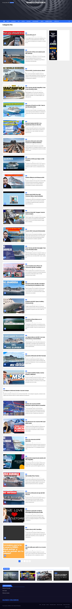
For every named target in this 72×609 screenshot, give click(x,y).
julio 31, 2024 (28, 215)
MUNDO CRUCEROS (35, 2)
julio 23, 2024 (28, 322)
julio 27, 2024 (28, 269)
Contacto (56, 21)
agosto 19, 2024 (29, 72)
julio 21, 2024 (28, 340)
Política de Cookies (59, 604)
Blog (42, 21)
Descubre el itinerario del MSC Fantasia (35, 355)
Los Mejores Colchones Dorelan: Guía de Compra (16, 390)
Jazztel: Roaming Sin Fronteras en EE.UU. (10, 575)
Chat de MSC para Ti (30, 35)
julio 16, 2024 (28, 461)
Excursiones (35, 21)
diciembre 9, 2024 (42, 577)
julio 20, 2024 (6, 392)
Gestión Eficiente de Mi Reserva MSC (34, 177)
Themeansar (19, 605)
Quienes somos (48, 21)
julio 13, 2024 (28, 531)
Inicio (8, 21)
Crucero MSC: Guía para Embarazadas (35, 231)
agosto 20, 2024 (29, 55)
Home (40, 604)
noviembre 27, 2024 (59, 577)
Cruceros (13, 21)
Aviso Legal (4, 590)
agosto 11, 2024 (29, 126)
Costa (23, 21)
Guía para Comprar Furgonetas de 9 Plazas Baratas (43, 576)
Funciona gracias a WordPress (6, 605)
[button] (69, 21)
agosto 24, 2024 (29, 36)
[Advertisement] (36, 11)
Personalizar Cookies (53, 604)
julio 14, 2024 (28, 514)
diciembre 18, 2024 (25, 577)
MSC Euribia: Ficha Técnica (32, 476)
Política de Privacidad (6, 588)
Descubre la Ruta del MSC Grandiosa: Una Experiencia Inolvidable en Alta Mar (35, 285)
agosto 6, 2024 (29, 162)
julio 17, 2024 (28, 407)
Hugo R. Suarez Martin (38, 36)
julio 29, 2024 (28, 251)
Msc (19, 21)
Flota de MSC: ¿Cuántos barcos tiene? (35, 70)
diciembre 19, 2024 (8, 577)
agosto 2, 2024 (29, 179)
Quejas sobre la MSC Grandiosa (33, 529)
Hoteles (28, 21)
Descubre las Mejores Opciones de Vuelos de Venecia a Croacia (61, 576)
